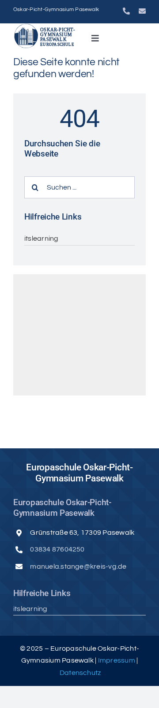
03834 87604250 (57, 549)
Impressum (117, 660)
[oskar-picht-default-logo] (45, 26)
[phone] (126, 11)
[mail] (142, 11)
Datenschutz (80, 672)
